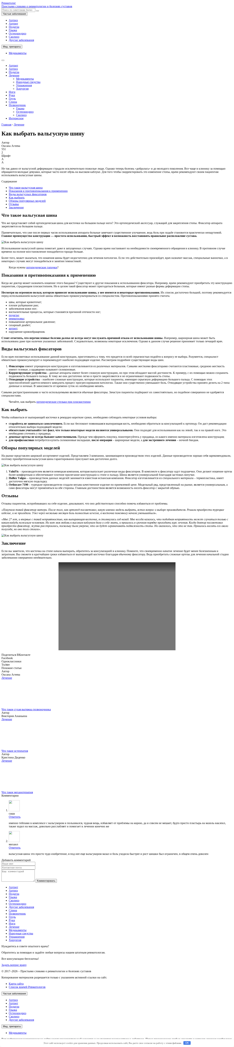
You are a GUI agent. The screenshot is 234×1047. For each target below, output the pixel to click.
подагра (14, 315)
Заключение (16, 207)
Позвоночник (17, 105)
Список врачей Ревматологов (27, 987)
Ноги (12, 91)
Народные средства (28, 82)
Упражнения (24, 85)
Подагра (14, 26)
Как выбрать (16, 197)
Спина (13, 101)
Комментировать (46, 880)
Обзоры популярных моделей (27, 200)
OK (187, 1043)
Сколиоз (14, 36)
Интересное (16, 118)
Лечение (14, 75)
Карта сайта (16, 983)
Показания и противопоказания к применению (38, 190)
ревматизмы (16, 318)
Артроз (13, 20)
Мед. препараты (12, 46)
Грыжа (13, 30)
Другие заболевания (21, 40)
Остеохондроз (17, 33)
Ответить (14, 816)
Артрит (13, 23)
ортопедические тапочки (41, 267)
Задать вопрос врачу (14, 965)
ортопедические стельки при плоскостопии (63, 401)
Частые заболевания (14, 13)
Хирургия (22, 88)
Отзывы (14, 204)
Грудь (12, 98)
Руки (12, 95)
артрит (13, 328)
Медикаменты (18, 53)
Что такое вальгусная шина (26, 187)
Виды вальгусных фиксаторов (28, 194)
